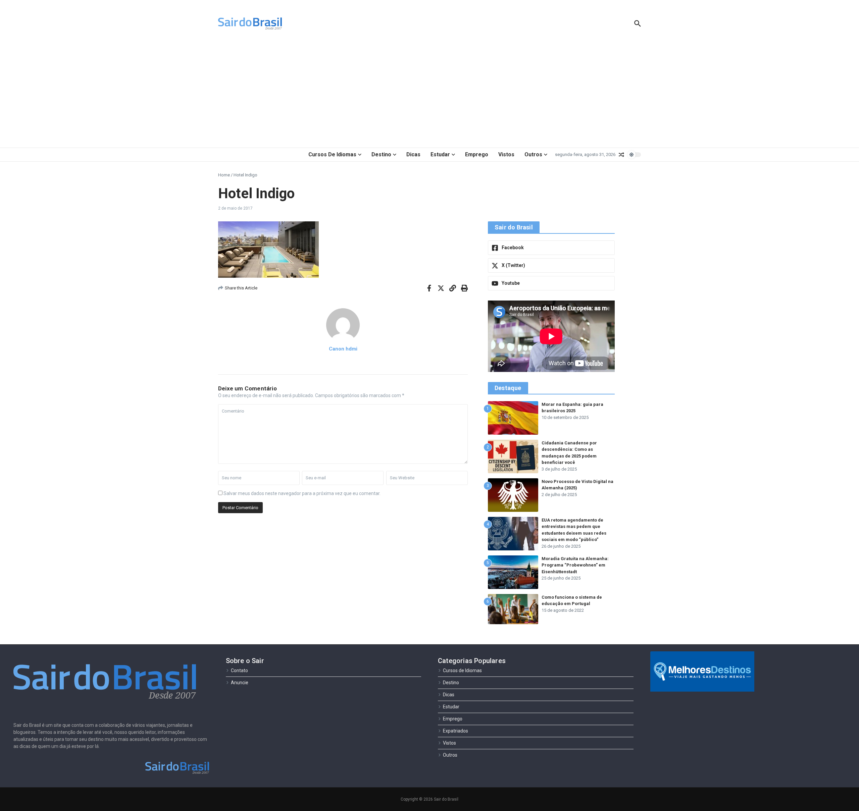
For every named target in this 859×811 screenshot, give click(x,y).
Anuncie (239, 682)
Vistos (506, 154)
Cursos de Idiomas (332, 154)
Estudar (440, 154)
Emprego (476, 154)
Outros (533, 154)
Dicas (413, 154)
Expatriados (455, 731)
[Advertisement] (429, 94)
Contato (239, 670)
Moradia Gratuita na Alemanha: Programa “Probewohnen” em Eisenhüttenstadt (575, 565)
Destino (381, 154)
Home (224, 174)
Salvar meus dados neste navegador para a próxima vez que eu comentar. (302, 493)
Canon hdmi (343, 349)
